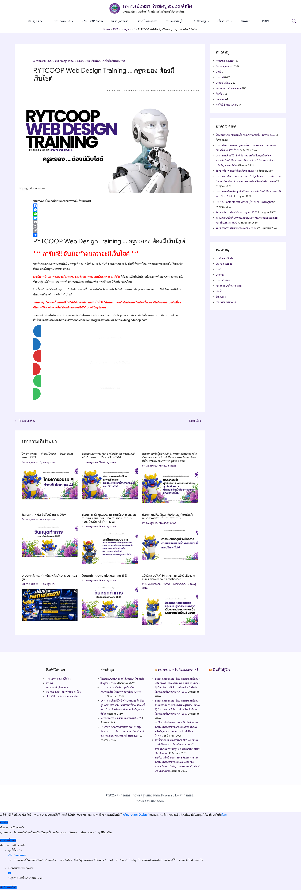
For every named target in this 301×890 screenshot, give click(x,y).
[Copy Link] (109, 231)
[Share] (109, 235)
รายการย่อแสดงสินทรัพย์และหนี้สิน (63, 691)
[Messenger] (109, 210)
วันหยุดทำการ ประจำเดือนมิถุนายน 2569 (236, 228)
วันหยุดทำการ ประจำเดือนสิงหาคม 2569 (44, 515)
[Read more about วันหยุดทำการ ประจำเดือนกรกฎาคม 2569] (110, 601)
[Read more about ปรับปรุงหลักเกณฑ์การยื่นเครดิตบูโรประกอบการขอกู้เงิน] (50, 605)
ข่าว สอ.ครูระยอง (64, 61)
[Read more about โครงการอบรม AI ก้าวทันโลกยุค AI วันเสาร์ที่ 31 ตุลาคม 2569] (50, 483)
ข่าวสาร (49, 683)
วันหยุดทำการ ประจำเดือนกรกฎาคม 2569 (105, 575)
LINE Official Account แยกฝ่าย (62, 696)
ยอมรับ (4, 822)
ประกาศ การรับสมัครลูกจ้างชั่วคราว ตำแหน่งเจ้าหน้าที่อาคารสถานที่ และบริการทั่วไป (167, 516)
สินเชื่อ (219, 93)
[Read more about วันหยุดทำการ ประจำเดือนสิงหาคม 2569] (50, 540)
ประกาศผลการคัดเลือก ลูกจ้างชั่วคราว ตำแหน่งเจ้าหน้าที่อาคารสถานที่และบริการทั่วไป (109, 455)
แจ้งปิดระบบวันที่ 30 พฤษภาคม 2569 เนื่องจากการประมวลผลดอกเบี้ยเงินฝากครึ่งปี (168, 577)
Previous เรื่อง (25, 421)
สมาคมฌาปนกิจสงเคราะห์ (229, 88)
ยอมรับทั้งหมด (8, 840)
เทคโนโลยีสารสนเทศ (113, 61)
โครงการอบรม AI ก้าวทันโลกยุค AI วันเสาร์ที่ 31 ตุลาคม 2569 (245, 134)
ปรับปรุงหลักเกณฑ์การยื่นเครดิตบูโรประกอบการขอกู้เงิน (244, 201)
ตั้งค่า (224, 814)
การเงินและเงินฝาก (151, 583)
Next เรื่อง (196, 421)
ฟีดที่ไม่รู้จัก (221, 670)
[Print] (109, 226)
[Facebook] (109, 205)
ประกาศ (79, 61)
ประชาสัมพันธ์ (92, 61)
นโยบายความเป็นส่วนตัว (136, 814)
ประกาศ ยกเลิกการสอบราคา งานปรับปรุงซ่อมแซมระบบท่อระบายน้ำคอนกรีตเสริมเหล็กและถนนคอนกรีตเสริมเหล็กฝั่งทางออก (109, 518)
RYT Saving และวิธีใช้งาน (58, 678)
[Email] (109, 222)
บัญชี (218, 71)
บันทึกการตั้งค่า (8, 887)
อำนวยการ (221, 99)
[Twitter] (109, 218)
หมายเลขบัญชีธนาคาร (57, 687)
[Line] (109, 214)
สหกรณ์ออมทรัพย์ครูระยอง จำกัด (157, 6)
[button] (44, 21)
